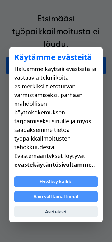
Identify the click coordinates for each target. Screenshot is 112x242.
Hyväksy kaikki (56, 182)
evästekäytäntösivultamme (53, 164)
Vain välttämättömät (56, 196)
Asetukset (56, 211)
